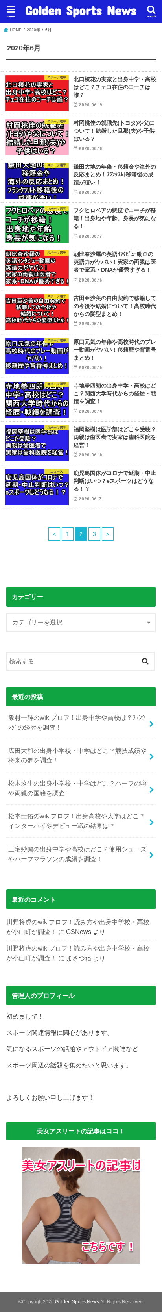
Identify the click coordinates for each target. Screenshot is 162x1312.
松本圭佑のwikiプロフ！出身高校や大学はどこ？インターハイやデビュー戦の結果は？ (76, 820)
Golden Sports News (80, 10)
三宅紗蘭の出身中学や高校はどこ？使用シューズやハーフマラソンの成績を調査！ (77, 853)
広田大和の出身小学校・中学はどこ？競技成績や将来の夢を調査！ (77, 755)
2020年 (33, 30)
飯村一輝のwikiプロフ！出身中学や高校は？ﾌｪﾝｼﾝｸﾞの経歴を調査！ (76, 722)
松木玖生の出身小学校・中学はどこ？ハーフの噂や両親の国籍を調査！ (77, 788)
